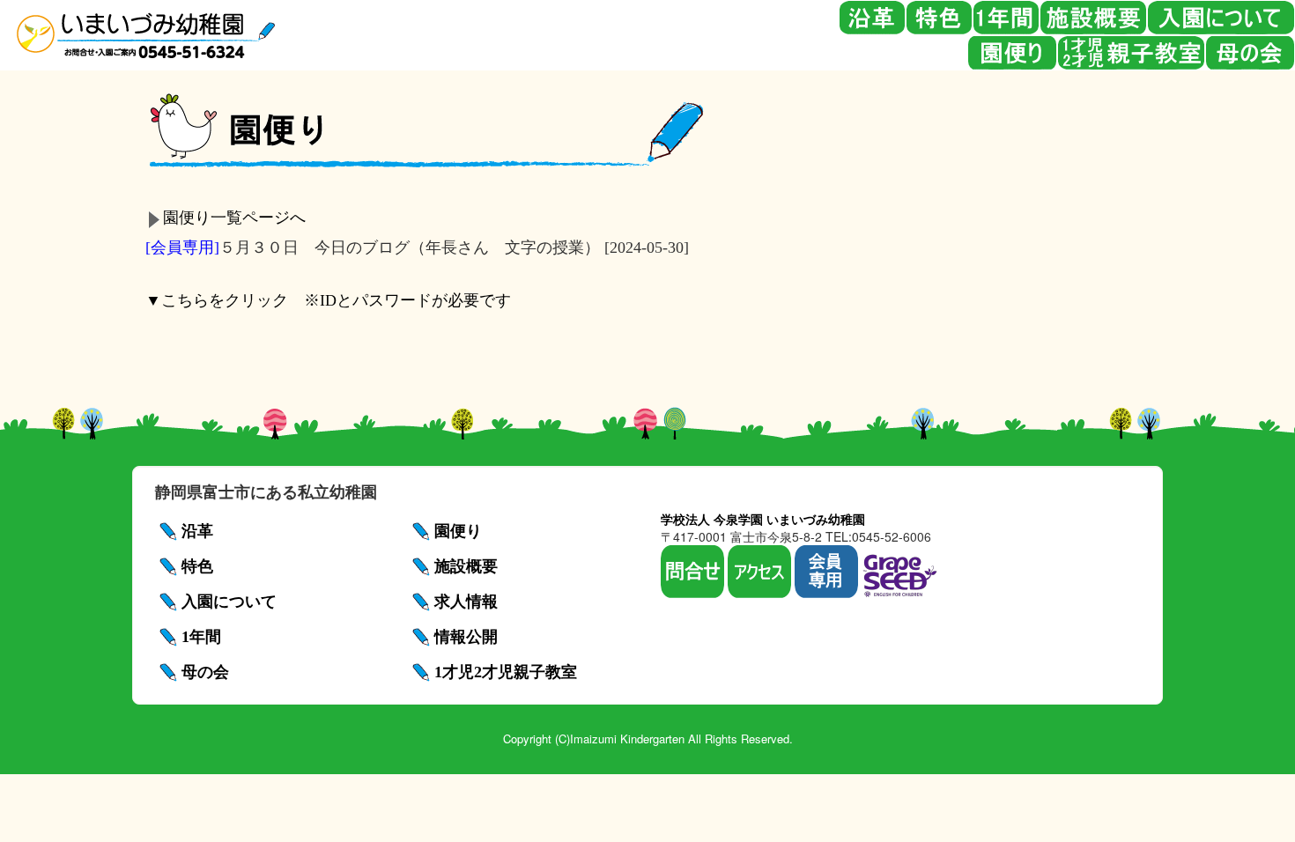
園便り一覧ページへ (234, 217)
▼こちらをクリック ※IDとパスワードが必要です (328, 300)
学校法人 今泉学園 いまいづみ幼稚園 (763, 519)
